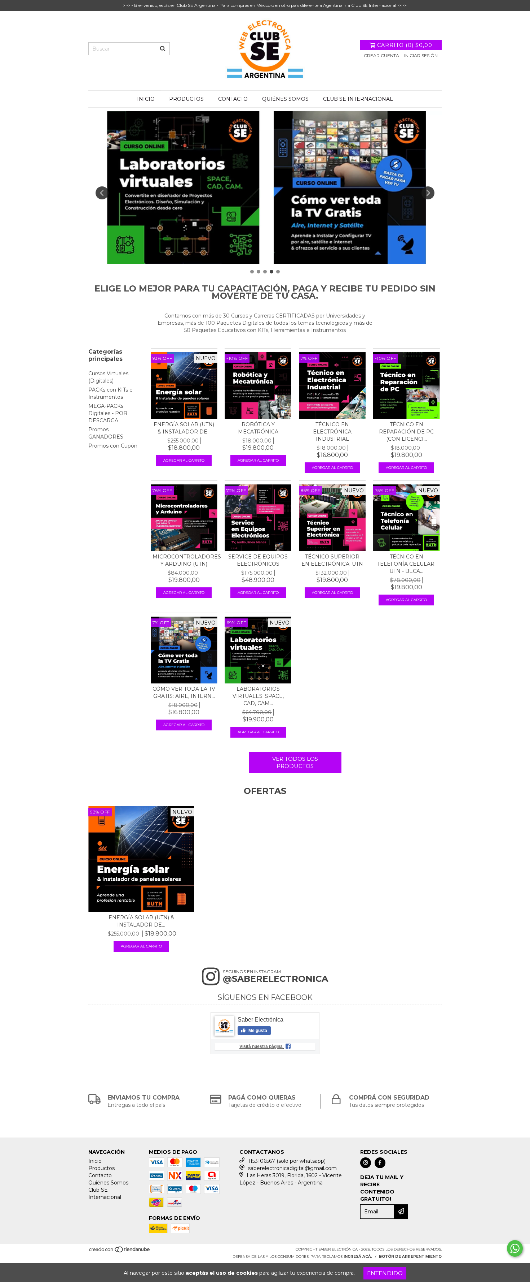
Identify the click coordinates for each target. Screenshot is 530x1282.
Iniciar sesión (421, 55)
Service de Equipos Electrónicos (258, 560)
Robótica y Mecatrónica (258, 428)
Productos (186, 99)
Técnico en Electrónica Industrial (332, 431)
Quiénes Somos (285, 99)
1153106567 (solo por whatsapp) (287, 1161)
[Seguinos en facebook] (380, 1162)
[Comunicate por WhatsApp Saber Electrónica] (515, 1248)
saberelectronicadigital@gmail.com (292, 1168)
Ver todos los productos (295, 762)
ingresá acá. (358, 1256)
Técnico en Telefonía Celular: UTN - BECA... (406, 563)
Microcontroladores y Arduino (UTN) (184, 560)
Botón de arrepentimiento (410, 1256)
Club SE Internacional (358, 99)
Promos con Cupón (112, 446)
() (404, 45)
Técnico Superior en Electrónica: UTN (332, 560)
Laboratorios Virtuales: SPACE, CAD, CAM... (258, 696)
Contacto (233, 99)
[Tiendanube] (119, 1251)
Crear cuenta (381, 55)
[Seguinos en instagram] (365, 1162)
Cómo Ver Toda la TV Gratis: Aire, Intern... (184, 692)
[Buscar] (162, 48)
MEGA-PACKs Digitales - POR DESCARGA (107, 413)
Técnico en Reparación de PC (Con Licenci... (406, 431)
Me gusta (257, 1030)
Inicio (146, 99)
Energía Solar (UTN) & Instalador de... (184, 428)
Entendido (385, 1273)
